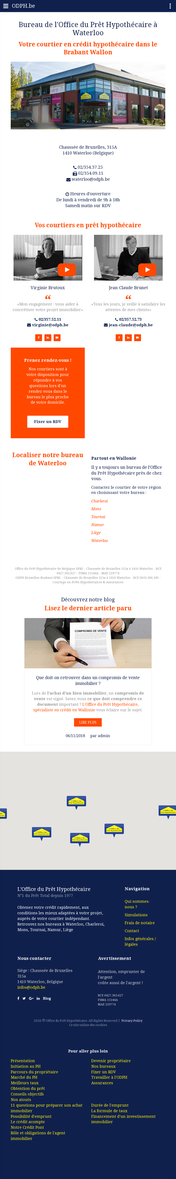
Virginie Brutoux (48, 287)
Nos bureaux (103, 1066)
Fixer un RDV (47, 421)
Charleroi (99, 501)
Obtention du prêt (28, 1088)
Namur (97, 524)
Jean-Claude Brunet (128, 287)
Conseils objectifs (27, 1094)
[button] (76, 803)
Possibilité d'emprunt (31, 1116)
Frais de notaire (140, 923)
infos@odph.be (31, 987)
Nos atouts (21, 1099)
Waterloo (99, 540)
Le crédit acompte (28, 1121)
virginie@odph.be (50, 325)
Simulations (136, 915)
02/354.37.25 (90, 167)
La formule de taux (109, 1111)
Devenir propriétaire (111, 1060)
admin (104, 735)
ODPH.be (23, 6)
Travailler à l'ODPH (109, 1077)
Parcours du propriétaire (34, 1072)
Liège (96, 532)
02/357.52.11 (50, 319)
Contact (132, 931)
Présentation (23, 1060)
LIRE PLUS (88, 722)
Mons (96, 509)
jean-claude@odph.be (131, 325)
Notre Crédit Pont (27, 1127)
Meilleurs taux (24, 1083)
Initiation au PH (26, 1066)
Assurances (102, 1083)
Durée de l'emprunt (110, 1105)
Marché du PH (24, 1077)
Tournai (98, 517)
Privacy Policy (132, 1021)
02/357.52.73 (130, 319)
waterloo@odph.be (91, 179)
